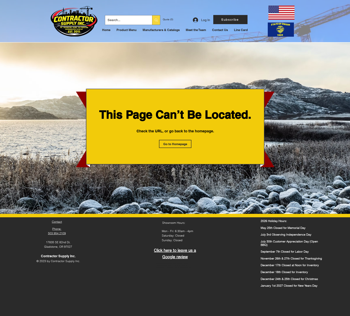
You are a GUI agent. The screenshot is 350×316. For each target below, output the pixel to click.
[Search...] (156, 20)
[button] (230, 19)
